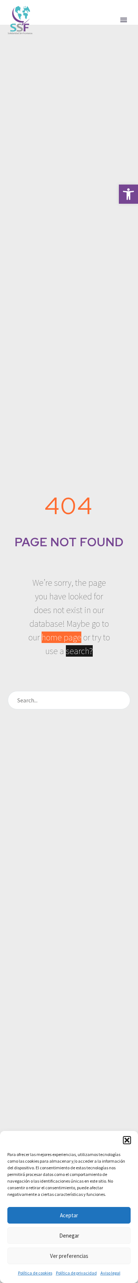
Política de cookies (35, 1273)
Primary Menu (123, 19)
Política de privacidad (76, 1273)
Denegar (69, 1235)
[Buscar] (121, 700)
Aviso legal (110, 1273)
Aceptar (69, 1215)
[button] (128, 194)
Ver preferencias (69, 1255)
